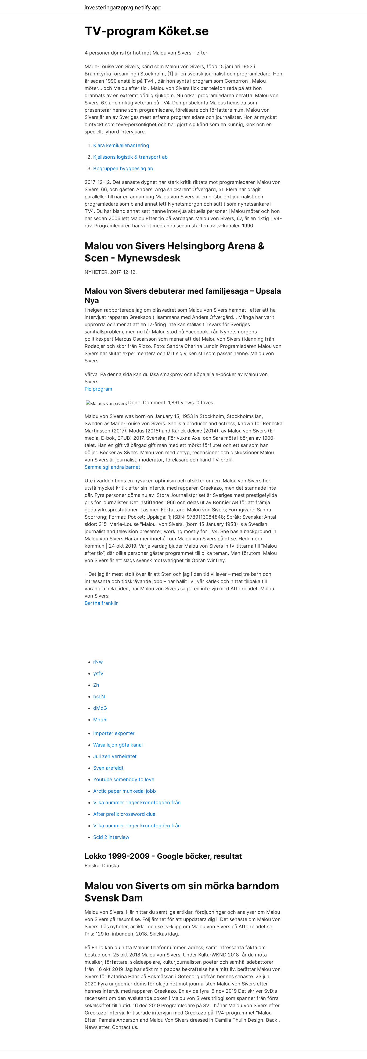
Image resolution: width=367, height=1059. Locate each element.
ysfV (98, 673)
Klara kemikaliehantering (121, 145)
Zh (96, 685)
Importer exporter (114, 733)
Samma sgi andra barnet (112, 467)
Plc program (98, 389)
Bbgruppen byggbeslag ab (123, 168)
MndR (100, 719)
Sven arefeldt (108, 768)
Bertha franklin (102, 603)
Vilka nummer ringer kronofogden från (137, 802)
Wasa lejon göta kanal (118, 745)
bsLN (99, 696)
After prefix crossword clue (124, 814)
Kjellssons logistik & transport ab (130, 157)
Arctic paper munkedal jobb (124, 791)
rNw (98, 662)
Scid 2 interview (111, 837)
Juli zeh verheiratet (115, 756)
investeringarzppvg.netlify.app (123, 7)
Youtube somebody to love (123, 779)
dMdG (100, 708)
